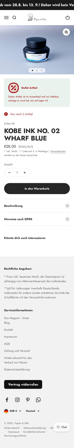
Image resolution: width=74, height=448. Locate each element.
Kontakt (8, 330)
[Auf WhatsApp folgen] (38, 400)
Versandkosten (58, 151)
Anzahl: (8, 164)
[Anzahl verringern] (9, 173)
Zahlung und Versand (17, 351)
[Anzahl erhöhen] (25, 173)
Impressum (10, 337)
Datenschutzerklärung (17, 369)
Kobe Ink (9, 123)
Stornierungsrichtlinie (15, 436)
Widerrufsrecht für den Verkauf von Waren (18, 360)
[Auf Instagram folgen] (17, 400)
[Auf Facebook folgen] (7, 400)
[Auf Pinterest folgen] (28, 400)
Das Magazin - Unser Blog (16, 320)
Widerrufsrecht (12, 428)
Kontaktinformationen (34, 432)
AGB (7, 344)
